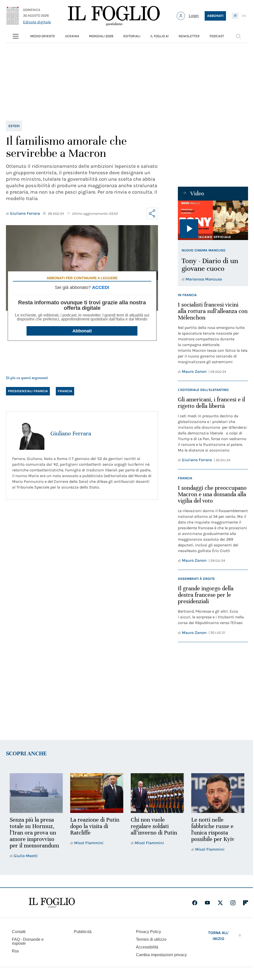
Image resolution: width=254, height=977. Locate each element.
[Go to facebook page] (194, 902)
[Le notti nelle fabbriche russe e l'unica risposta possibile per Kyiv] (217, 793)
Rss (15, 951)
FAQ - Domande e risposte (28, 941)
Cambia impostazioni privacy (161, 955)
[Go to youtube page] (207, 902)
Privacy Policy (148, 932)
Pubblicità (83, 932)
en (244, 16)
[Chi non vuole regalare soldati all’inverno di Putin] (157, 793)
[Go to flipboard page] (245, 902)
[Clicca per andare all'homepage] (52, 903)
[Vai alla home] (114, 16)
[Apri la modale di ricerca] (238, 36)
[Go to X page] (220, 902)
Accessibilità (147, 947)
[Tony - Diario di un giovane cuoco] (213, 220)
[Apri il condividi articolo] (152, 213)
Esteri (14, 126)
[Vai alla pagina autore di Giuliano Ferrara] (28, 434)
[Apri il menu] (15, 36)
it (235, 16)
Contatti (19, 932)
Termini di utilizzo (151, 939)
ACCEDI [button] (100, 287)
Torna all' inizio (218, 935)
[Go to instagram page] (232, 902)
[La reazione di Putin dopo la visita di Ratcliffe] (96, 793)
